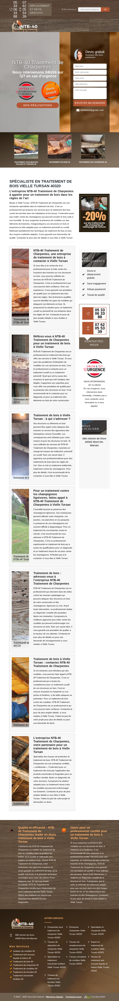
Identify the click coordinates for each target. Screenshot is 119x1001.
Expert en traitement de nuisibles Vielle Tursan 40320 (97, 947)
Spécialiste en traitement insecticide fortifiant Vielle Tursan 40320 (56, 962)
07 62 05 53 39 (23, 9)
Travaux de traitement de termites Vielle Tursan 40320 (53, 980)
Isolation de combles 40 (24, 951)
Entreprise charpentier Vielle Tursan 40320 (77, 930)
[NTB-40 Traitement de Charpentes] (24, 25)
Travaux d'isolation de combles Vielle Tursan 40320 (77, 960)
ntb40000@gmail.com (92, 110)
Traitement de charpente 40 (26, 965)
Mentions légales (54, 997)
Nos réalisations (37, 105)
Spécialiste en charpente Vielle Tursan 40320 (98, 930)
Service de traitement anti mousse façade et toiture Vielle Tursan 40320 (100, 964)
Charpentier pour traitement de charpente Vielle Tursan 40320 (55, 932)
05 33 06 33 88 (14, 9)
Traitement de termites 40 (25, 972)
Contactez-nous (74, 997)
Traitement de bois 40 (23, 961)
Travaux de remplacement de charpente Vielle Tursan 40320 (77, 947)
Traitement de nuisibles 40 (25, 968)
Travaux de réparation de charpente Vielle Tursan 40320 (54, 947)
